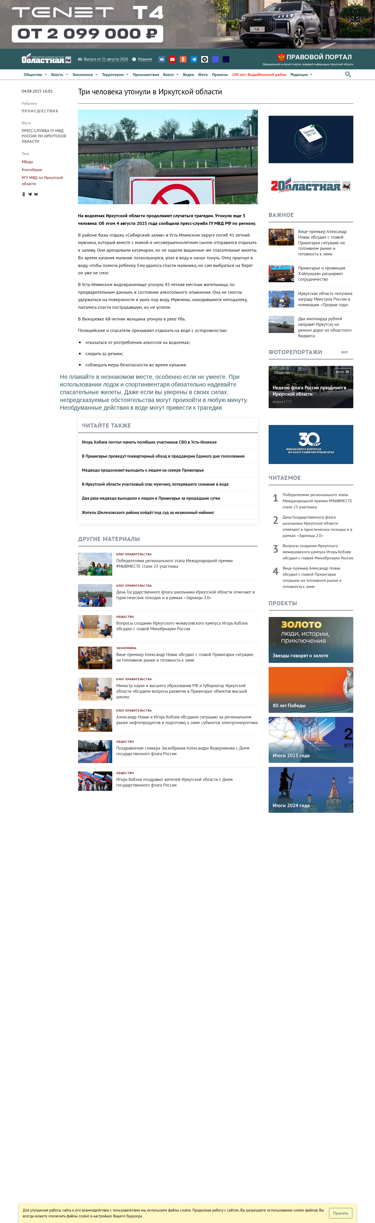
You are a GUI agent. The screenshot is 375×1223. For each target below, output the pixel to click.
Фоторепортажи (295, 352)
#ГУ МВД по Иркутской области (42, 180)
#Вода (27, 161)
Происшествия (40, 110)
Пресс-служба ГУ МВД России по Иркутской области (44, 136)
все (345, 352)
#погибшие (32, 169)
